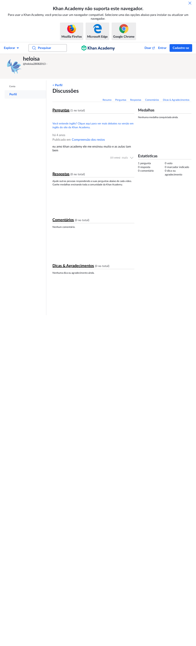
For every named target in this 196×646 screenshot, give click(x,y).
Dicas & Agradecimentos (176, 100)
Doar (148, 48)
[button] (14, 66)
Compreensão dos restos (88, 139)
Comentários (152, 100)
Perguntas (120, 100)
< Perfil (57, 85)
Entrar (162, 48)
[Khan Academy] (98, 48)
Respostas (135, 100)
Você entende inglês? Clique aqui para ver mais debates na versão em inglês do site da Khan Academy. (93, 125)
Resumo (107, 100)
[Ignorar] (190, 3)
